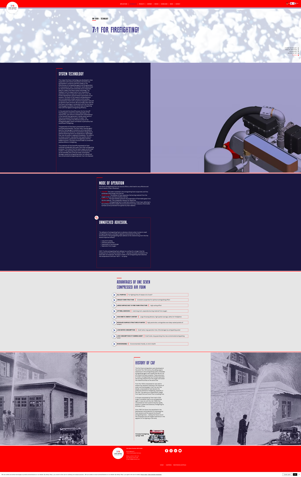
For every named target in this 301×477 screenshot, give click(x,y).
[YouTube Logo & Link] (180, 450)
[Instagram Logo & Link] (171, 450)
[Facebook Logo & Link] (166, 450)
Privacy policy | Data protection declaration (151, 474)
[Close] (299, 474)
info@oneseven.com (135, 459)
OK (295, 474)
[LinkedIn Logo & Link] (175, 450)
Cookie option (287, 474)
